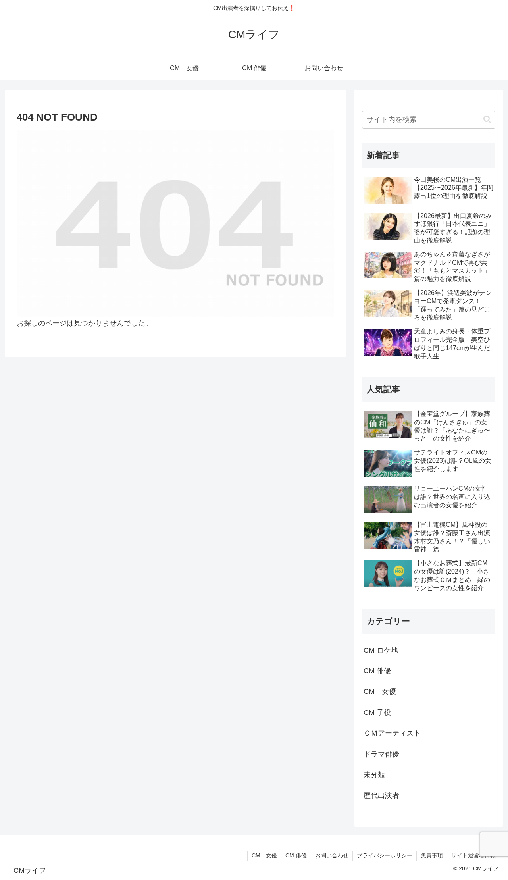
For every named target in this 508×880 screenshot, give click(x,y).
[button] (487, 119)
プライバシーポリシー (384, 855)
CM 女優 (264, 855)
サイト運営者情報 (473, 855)
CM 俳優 (296, 855)
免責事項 (432, 855)
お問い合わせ (331, 855)
